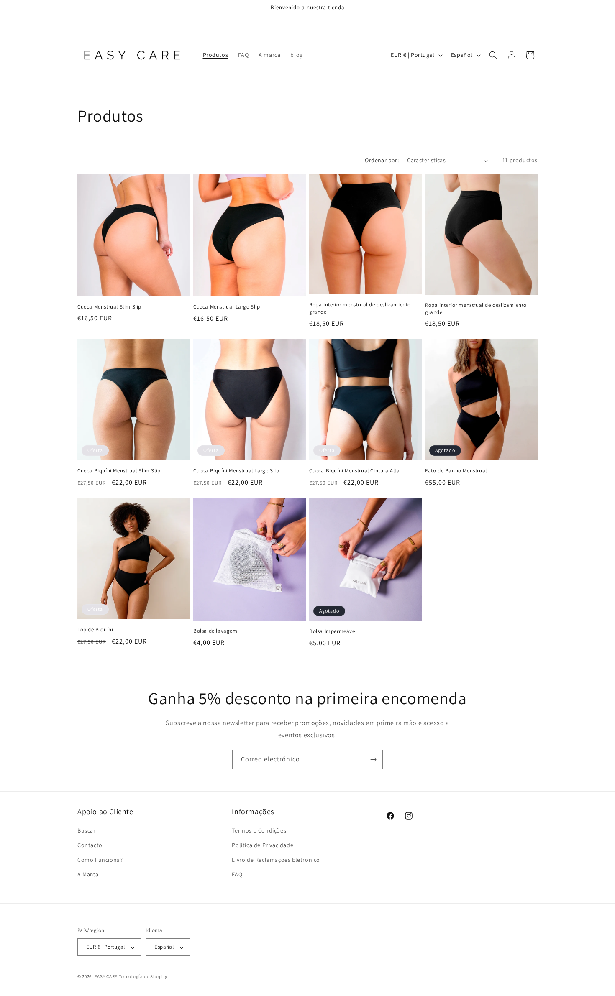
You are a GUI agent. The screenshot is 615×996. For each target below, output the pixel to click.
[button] (493, 55)
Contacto (89, 845)
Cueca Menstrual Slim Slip (109, 307)
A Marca (87, 875)
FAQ (237, 875)
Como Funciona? (100, 860)
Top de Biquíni (95, 629)
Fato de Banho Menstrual (456, 470)
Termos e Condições (259, 830)
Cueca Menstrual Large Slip (226, 307)
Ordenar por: (382, 160)
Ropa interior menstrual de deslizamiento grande (360, 308)
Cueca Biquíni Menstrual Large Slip (236, 470)
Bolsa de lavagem (215, 631)
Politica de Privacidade (262, 845)
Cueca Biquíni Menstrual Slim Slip (119, 470)
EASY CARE (106, 977)
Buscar (86, 830)
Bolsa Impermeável (332, 631)
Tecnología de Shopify (143, 977)
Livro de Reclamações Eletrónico (276, 860)
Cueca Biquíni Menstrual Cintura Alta (354, 470)
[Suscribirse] (373, 759)
